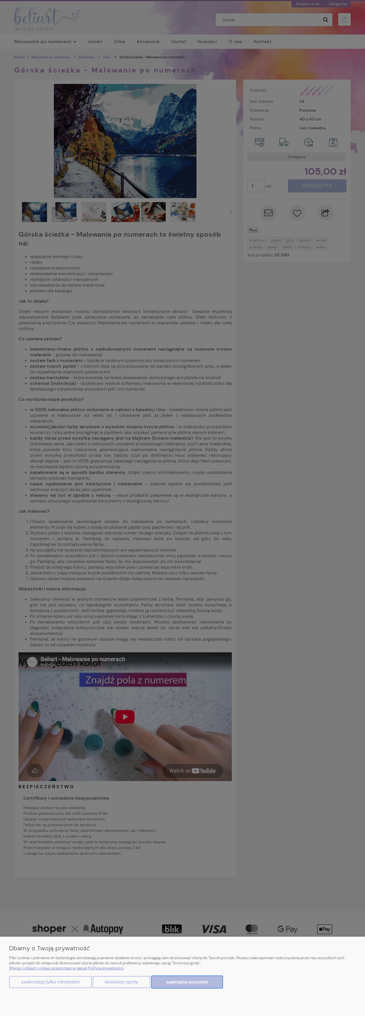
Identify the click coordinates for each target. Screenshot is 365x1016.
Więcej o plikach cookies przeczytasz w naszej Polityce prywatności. (66, 968)
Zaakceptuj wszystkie (187, 981)
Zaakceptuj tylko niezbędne (50, 981)
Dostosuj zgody (121, 981)
